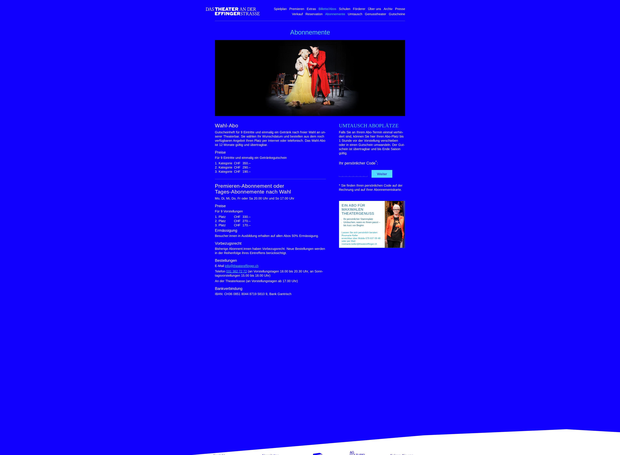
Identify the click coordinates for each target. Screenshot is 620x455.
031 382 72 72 (236, 271)
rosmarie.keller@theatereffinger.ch (359, 244)
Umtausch (355, 14)
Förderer (359, 9)
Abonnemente (335, 14)
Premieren (296, 9)
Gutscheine (397, 14)
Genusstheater (375, 14)
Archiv (388, 9)
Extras (311, 9)
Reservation (314, 14)
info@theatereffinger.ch (241, 266)
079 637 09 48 (373, 238)
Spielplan (280, 9)
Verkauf (297, 14)
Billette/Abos (327, 9)
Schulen (344, 9)
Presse (400, 9)
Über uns (374, 9)
